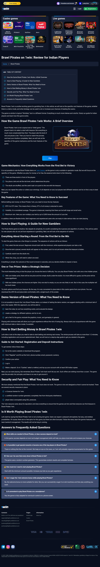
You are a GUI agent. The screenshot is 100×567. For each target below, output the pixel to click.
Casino (28, 518)
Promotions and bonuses (67, 3)
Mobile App (29, 515)
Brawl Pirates (29, 520)
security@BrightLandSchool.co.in (10, 520)
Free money (13, 3)
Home (5, 64)
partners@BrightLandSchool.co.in (10, 526)
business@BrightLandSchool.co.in (10, 523)
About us (38, 515)
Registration (92, 9)
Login (79, 9)
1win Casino (40, 170)
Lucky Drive (86, 3)
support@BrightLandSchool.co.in (10, 518)
